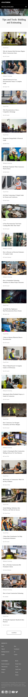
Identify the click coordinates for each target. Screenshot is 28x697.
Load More (14, 632)
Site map (10, 685)
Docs (15, 646)
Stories (16, 672)
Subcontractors (4, 666)
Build (2, 646)
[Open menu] (26, 7)
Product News (18, 663)
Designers (3, 669)
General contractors (5, 663)
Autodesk (6, 596)
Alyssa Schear (7, 484)
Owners (3, 672)
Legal (20, 684)
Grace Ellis (6, 456)
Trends (16, 666)
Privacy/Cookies (4, 682)
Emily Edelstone (7, 257)
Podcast (16, 674)
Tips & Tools (18, 669)
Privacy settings (12, 682)
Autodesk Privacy (14, 684)
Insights (3, 654)
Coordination (16, 649)
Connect (15, 654)
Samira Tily (6, 86)
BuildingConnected (5, 651)
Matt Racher (6, 143)
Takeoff (3, 649)
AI (14, 651)
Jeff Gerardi (6, 56)
